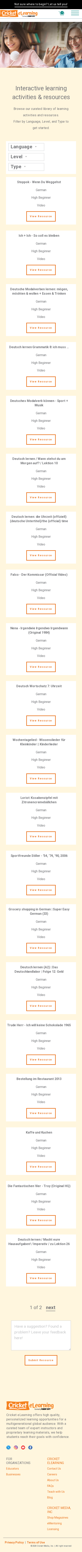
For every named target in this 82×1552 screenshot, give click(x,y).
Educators (12, 1468)
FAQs (50, 1485)
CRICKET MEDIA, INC (59, 1510)
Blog (50, 1497)
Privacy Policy (14, 1542)
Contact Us (54, 1468)
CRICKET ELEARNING (55, 1461)
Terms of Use (36, 1542)
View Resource (41, 216)
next (50, 1307)
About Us (53, 1480)
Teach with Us (56, 1491)
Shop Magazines (57, 1517)
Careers (52, 1474)
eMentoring (54, 1523)
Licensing (53, 1529)
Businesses (13, 1474)
